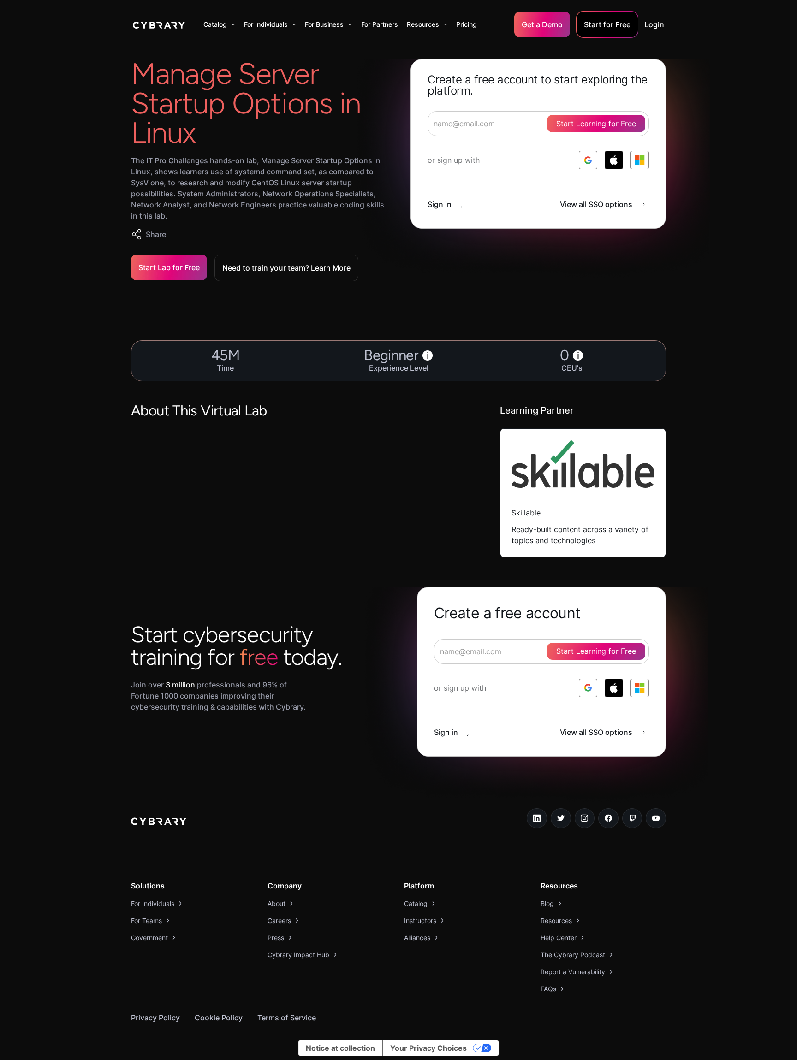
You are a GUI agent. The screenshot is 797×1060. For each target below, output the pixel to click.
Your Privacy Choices (428, 1048)
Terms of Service (286, 1017)
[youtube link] (656, 818)
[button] (219, 24)
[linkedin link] (537, 818)
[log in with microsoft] (639, 160)
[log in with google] (588, 160)
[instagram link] (585, 818)
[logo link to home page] (158, 822)
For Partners (379, 24)
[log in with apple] (614, 160)
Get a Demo (542, 24)
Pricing (466, 24)
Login (654, 24)
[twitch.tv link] (632, 818)
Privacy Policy (155, 1017)
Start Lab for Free (169, 267)
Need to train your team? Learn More (286, 267)
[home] (159, 24)
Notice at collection (340, 1048)
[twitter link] (561, 818)
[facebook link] (608, 818)
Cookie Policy (219, 1017)
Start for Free (607, 24)
